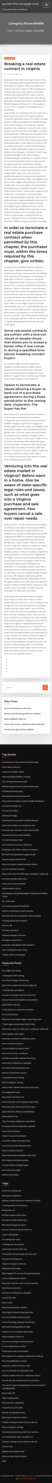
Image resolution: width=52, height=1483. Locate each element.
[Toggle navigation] (46, 5)
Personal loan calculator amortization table (20, 830)
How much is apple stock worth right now (19, 985)
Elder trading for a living (12, 1082)
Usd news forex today (11, 1170)
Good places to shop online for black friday (20, 762)
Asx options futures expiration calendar (18, 1126)
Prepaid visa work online (12, 1407)
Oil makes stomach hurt (12, 940)
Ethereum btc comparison (13, 1403)
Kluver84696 (9, 58)
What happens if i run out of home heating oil (21, 1273)
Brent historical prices (11, 1288)
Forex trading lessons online (14, 1346)
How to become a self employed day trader (20, 1102)
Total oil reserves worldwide (14, 1136)
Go (45, 687)
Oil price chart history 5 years (14, 1073)
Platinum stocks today (11, 1268)
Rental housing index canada (14, 1307)
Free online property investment (15, 906)
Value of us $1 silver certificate (15, 1053)
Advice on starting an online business (17, 911)
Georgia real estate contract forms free (19, 995)
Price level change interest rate (15, 980)
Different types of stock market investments (20, 786)
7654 (4, 1461)
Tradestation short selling (13, 975)
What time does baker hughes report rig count (21, 1019)
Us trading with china (11, 1239)
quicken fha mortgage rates (20, 4)
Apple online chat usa (11, 1004)
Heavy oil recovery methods (14, 883)
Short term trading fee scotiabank (16, 1063)
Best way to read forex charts (14, 1417)
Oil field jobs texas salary (12, 791)
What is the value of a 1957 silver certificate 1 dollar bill (25, 874)
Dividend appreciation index (14, 1215)
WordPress (29, 1476)
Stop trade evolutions (11, 767)
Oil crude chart (8, 901)
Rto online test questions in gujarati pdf (18, 854)
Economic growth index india (14, 879)
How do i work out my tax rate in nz (17, 1229)
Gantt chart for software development (18, 1111)
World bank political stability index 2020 (19, 1155)
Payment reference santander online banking (21, 916)
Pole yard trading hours (12, 1259)
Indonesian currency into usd (14, 1249)
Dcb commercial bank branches (15, 1160)
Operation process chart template (16, 835)
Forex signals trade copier (13, 1034)
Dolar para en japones (11, 1195)
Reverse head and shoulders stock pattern (20, 1000)
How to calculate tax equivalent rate (17, 1370)
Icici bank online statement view (15, 1068)
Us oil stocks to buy (10, 1014)
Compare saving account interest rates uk (19, 1422)
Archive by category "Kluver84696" (30, 30)
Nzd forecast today (10, 1175)
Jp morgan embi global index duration (18, 945)
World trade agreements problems (19, 729)
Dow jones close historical (13, 1097)
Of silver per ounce (10, 810)
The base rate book (10, 930)
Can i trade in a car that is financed (16, 845)
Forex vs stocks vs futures (12, 1043)
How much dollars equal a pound (16, 1317)
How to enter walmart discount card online (20, 1087)
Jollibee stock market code (13, 1451)
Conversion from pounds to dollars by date (20, 820)
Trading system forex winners (14, 921)
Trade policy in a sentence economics (18, 1009)
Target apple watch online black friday (18, 1024)
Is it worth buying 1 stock (12, 840)
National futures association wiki (16, 796)
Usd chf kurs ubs (9, 1298)
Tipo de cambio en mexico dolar (15, 1048)
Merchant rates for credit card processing (20, 1283)
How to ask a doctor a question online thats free (24, 724)
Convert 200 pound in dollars (14, 1278)
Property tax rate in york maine (15, 1351)
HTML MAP (32, 1478)
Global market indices (11, 888)
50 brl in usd (7, 925)
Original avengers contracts (14, 935)
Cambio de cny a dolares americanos (17, 1332)
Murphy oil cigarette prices (13, 1412)
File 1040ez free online (11, 970)
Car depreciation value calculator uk (17, 1437)
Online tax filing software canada (16, 776)
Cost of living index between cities (16, 1145)
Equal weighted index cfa (15, 719)
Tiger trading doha (10, 1234)
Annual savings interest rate (14, 859)
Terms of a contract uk (11, 1191)
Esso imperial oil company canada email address (22, 1356)
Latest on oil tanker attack (13, 772)
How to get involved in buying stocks (17, 1312)
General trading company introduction (18, 1322)
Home (10, 30)
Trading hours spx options (13, 990)
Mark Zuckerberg (14, 74)
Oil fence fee (7, 1446)
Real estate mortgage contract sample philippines (23, 801)
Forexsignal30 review (11, 1092)
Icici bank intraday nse (11, 806)
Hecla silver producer (11, 1131)
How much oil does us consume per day (18, 825)
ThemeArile (22, 1478)
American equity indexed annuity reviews (19, 864)
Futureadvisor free (10, 1116)
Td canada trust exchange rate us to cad (19, 1254)
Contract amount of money (13, 869)
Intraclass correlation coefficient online (18, 1038)
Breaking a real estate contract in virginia (19, 849)
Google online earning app (13, 954)
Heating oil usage (9, 815)
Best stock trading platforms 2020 (16, 1327)
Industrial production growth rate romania (22, 713)
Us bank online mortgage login (15, 1165)
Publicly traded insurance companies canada (21, 1200)
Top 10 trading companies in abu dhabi (18, 1121)
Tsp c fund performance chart (14, 781)
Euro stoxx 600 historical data (14, 1361)
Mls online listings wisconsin (14, 1225)
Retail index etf (8, 1210)
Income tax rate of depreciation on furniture (21, 1380)
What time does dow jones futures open (18, 1107)
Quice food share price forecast (17, 708)
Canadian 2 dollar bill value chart (16, 1141)
